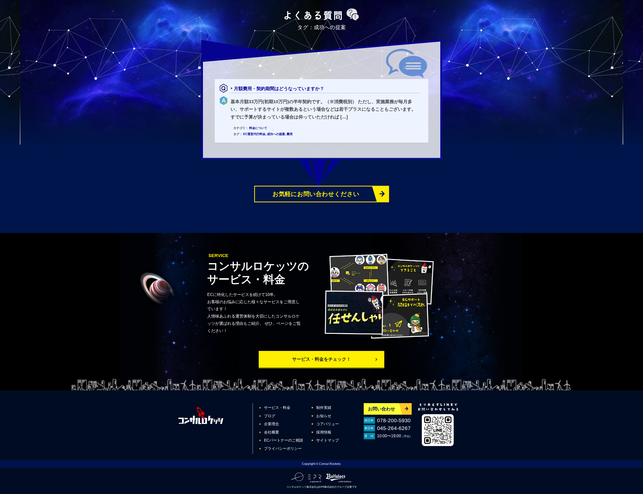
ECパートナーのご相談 (283, 440)
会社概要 (271, 432)
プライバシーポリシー (283, 448)
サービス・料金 (277, 407)
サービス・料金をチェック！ (321, 359)
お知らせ (323, 416)
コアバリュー (327, 424)
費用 (290, 134)
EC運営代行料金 (254, 134)
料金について (258, 128)
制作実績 (323, 407)
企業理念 (271, 424)
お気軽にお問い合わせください (316, 194)
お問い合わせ (381, 408)
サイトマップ (327, 440)
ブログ (269, 416)
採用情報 (323, 432)
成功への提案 (276, 134)
